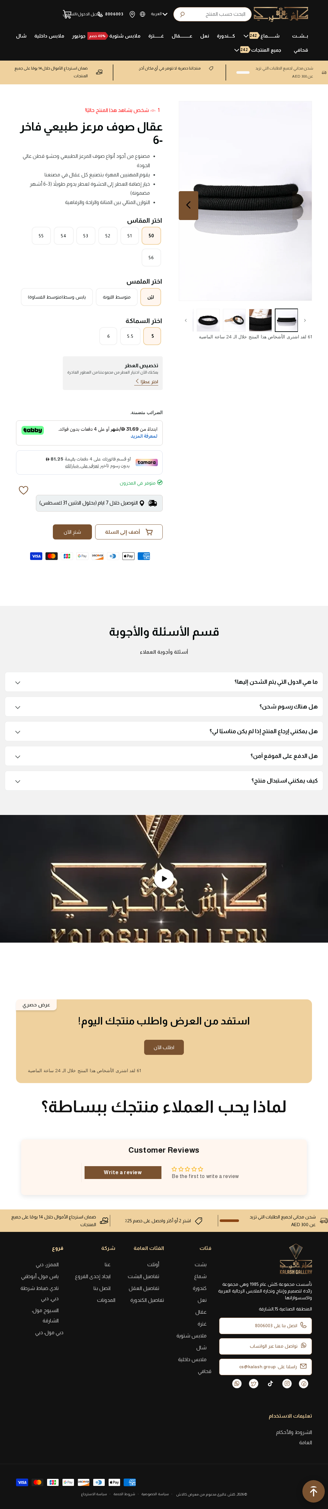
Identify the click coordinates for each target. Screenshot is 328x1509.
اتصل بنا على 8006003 (276, 1325)
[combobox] (212, 14)
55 (41, 235)
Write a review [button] (123, 1172)
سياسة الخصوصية (155, 1494)
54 (64, 235)
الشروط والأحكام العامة (294, 1437)
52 (108, 235)
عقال (201, 1312)
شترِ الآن (72, 532)
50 (151, 235)
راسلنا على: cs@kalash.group (268, 1366)
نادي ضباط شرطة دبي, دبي (39, 1293)
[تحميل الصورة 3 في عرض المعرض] (234, 320)
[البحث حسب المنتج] (245, 14)
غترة (202, 1324)
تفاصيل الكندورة (147, 1300)
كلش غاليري (226, 1494)
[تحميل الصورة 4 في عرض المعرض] (208, 320)
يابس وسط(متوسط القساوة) (57, 297)
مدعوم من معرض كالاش (196, 1494)
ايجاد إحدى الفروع (92, 1276)
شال (201, 1347)
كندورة (200, 1288)
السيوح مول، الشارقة (45, 1315)
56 (151, 257)
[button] (263, 36)
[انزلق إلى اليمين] (186, 320)
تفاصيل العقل (144, 1288)
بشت (201, 1264)
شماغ (200, 1276)
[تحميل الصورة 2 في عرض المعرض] (260, 320)
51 (129, 235)
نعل (202, 1300)
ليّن (150, 297)
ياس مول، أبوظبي (40, 1276)
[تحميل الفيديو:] (164, 879)
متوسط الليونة (117, 297)
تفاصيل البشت (143, 1276)
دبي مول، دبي (49, 1332)
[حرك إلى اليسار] (305, 320)
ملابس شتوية (191, 1335)
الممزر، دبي (47, 1264)
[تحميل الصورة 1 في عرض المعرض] (286, 320)
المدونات (106, 1300)
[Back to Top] (313, 1493)
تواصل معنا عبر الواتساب (274, 1346)
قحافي (204, 1371)
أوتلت (153, 1264)
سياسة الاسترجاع (94, 1494)
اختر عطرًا (149, 381)
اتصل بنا (102, 1288)
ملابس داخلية (192, 1359)
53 (85, 235)
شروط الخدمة (124, 1494)
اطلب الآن (164, 1047)
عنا (108, 1264)
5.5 (130, 336)
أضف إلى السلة (122, 532)
